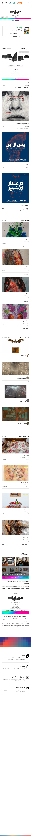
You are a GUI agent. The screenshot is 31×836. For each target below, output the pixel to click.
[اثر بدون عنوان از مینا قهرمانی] (15, 230)
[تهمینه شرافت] (15, 369)
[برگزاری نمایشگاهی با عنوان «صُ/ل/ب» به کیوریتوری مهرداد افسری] (15, 603)
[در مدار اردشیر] (15, 202)
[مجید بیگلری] (15, 414)
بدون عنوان (26, 241)
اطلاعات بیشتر (13, 33)
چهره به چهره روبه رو (22, 123)
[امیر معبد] (15, 346)
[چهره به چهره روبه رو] (15, 121)
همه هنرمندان (6, 337)
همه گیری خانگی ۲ (24, 457)
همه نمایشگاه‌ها (7, 48)
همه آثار (4, 220)
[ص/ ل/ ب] (15, 19)
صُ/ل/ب (26, 83)
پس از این (26, 164)
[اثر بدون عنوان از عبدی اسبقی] (15, 500)
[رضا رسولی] (15, 392)
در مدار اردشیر (25, 205)
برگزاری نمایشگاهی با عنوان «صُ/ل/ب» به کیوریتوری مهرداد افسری (17, 617)
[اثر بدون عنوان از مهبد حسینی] (15, 527)
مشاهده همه (6, 554)
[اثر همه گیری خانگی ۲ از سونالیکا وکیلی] (15, 446)
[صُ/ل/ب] (15, 80)
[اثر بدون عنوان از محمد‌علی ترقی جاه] (15, 473)
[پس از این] (15, 162)
